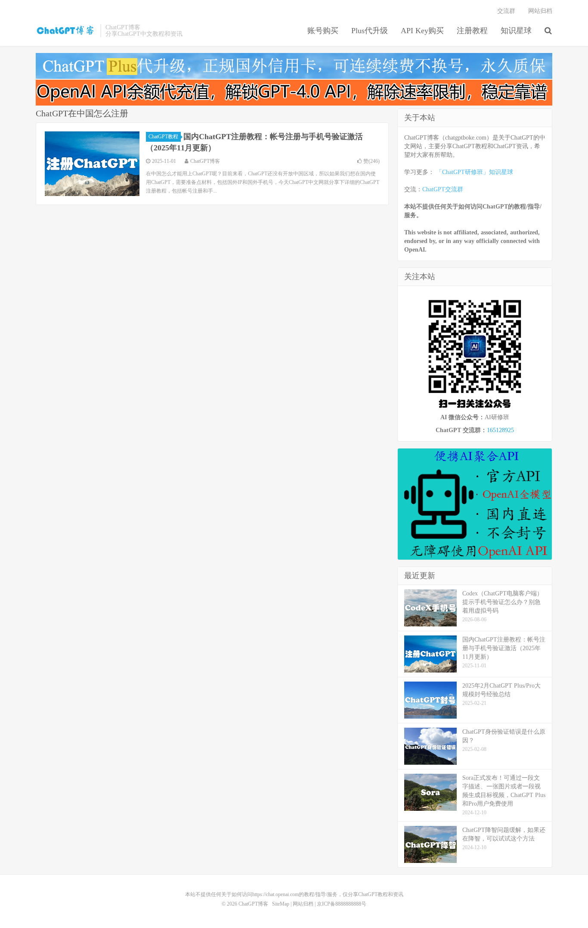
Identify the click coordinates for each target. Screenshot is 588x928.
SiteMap (280, 904)
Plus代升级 (369, 30)
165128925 (500, 430)
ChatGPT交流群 (442, 189)
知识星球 (516, 30)
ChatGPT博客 (66, 30)
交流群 (506, 11)
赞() (371, 161)
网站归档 (540, 11)
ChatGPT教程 (163, 137)
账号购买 (322, 30)
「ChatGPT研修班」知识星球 (474, 172)
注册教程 (472, 30)
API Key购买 (422, 30)
